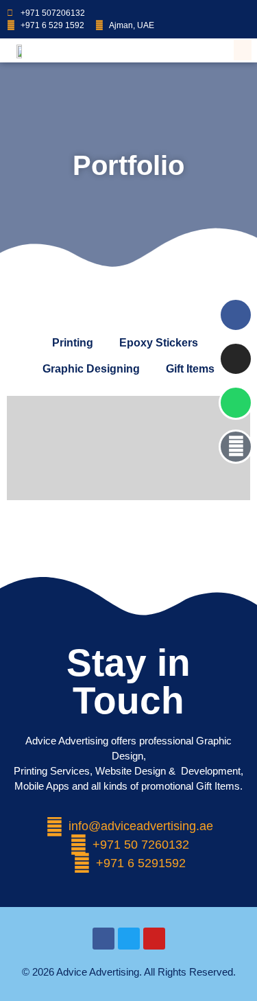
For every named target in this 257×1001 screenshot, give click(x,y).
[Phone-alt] (236, 446)
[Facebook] (236, 315)
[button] (243, 50)
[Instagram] (232, 11)
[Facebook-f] (219, 11)
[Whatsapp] (205, 11)
